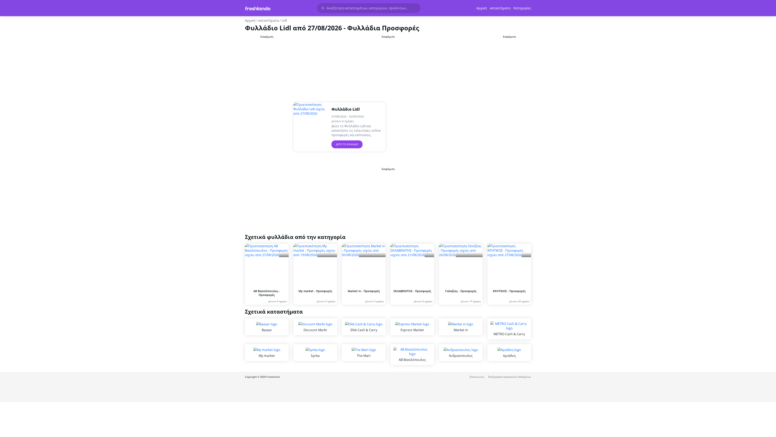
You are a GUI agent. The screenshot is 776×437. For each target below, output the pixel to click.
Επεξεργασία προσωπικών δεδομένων (509, 377)
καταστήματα (500, 8)
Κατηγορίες (522, 8)
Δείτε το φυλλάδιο (347, 144)
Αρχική (481, 8)
